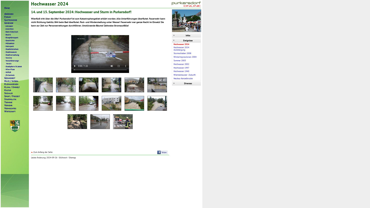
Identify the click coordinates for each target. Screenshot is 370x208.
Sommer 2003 (180, 60)
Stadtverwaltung (12, 55)
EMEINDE (8, 23)
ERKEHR (8, 105)
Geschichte (10, 40)
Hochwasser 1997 (181, 67)
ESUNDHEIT (9, 78)
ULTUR (7, 90)
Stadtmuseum (11, 52)
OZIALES (8, 93)
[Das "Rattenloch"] (157, 85)
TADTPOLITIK (10, 99)
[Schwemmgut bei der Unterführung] (134, 85)
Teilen (164, 152)
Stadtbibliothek (11, 49)
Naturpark (9, 46)
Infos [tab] (188, 35)
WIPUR (8, 72)
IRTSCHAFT (9, 111)
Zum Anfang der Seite (42, 152)
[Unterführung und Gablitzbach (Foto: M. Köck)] (134, 104)
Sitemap (72, 157)
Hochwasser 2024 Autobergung (181, 48)
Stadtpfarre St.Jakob (13, 66)
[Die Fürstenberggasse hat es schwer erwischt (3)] (88, 104)
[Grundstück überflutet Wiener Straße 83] (88, 85)
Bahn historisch (11, 31)
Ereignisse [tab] (188, 40)
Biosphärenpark (11, 37)
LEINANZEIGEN (11, 84)
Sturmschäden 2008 (182, 53)
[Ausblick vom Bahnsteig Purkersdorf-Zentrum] (111, 104)
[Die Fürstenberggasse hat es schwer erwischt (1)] (43, 104)
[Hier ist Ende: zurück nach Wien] (100, 122)
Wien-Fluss (10, 69)
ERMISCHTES (10, 108)
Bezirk (8, 34)
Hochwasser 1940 (181, 71)
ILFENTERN (11, 81)
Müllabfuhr (9, 43)
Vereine (8, 57)
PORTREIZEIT (12, 96)
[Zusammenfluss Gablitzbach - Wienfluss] (157, 104)
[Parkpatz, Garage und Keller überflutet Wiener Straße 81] (111, 85)
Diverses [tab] (188, 83)
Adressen (9, 26)
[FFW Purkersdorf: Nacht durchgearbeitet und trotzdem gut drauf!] (123, 122)
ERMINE (8, 102)
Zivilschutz (9, 75)
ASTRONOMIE (10, 20)
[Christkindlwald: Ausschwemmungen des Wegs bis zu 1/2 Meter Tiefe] (77, 122)
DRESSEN (8, 13)
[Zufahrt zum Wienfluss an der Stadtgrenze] (43, 85)
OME (7, 8)
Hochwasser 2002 (181, 64)
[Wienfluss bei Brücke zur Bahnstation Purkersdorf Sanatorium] (66, 85)
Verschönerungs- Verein (11, 62)
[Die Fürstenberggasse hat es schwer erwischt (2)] (66, 104)
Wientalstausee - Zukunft (185, 75)
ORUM (7, 16)
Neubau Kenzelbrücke (183, 78)
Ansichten (9, 29)
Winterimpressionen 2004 (185, 57)
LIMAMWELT (12, 87)
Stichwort (63, 157)
